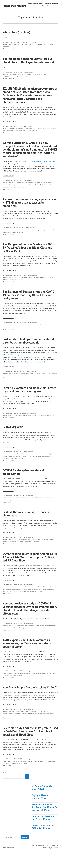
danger (37, 277)
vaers (16, 458)
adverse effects (8, 711)
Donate (56, 5)
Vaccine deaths (18, 130)
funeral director (28, 44)
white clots (6, 47)
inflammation (39, 498)
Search (5, 772)
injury (24, 589)
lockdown (5, 456)
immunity (45, 673)
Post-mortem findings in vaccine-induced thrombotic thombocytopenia (28, 340)
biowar (30, 128)
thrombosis (19, 76)
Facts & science (38, 3)
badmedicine (13, 128)
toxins (22, 185)
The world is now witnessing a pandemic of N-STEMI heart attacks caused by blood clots (30, 202)
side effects (47, 44)
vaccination (10, 675)
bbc (12, 415)
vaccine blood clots (29, 185)
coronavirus (24, 230)
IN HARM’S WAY (13, 427)
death (26, 74)
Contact (49, 5)
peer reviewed (6, 628)
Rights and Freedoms (14, 5)
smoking (12, 185)
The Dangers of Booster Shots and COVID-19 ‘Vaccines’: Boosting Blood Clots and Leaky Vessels (29, 247)
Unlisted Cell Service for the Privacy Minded (43, 818)
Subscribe (25, 837)
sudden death (10, 130)
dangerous (41, 625)
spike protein (6, 458)
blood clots (17, 44)
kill (15, 713)
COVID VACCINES (39, 182)
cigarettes (31, 182)
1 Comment (7, 189)
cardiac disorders (38, 587)
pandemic (41, 44)
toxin (33, 542)
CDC (44, 587)
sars (10, 232)
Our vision (48, 3)
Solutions (55, 3)
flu (47, 454)
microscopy (53, 128)
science (5, 675)
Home (30, 3)
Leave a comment (9, 49)
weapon (25, 763)
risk (39, 713)
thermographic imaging (9, 76)
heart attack (34, 230)
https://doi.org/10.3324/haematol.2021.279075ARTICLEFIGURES (27, 357)
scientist (14, 542)
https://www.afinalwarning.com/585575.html (41, 161)
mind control (6, 185)
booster (23, 277)
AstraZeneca (7, 415)
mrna (4, 130)
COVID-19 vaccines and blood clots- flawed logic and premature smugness (29, 389)
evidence (35, 673)
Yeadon (21, 458)
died (13, 589)
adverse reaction (8, 230)
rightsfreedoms (8, 42)
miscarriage (46, 589)
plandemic (5, 232)
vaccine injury (6, 187)
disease (33, 498)
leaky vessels (43, 277)
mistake (46, 539)
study (32, 591)
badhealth (7, 128)
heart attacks (48, 182)
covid (22, 44)
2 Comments (7, 502)
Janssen (28, 589)
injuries (36, 44)
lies (53, 182)
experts (40, 673)
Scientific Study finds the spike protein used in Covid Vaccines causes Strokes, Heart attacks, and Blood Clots (30, 731)
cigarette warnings (22, 182)
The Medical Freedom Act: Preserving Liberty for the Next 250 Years (45, 807)
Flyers (44, 5)
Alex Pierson (17, 625)
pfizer (38, 415)
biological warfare (23, 128)
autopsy (16, 373)
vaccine (53, 44)
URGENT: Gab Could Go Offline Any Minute (43, 827)
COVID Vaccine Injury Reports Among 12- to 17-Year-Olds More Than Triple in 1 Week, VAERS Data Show (30, 557)
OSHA (9, 591)
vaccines (34, 130)
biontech (23, 587)
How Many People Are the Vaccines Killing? (30, 687)
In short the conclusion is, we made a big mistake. (26, 513)
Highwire (51, 454)
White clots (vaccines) (16, 32)
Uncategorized (32, 42)
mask (10, 456)
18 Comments (8, 766)
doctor (41, 539)
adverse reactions (9, 44)
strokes (18, 185)
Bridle (22, 539)
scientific (52, 761)
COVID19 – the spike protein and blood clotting (23, 472)
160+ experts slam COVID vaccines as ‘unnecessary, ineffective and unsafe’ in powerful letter (27, 643)
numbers (5, 591)
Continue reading (8, 121)
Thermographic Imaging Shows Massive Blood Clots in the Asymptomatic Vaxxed (28, 60)
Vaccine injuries (27, 130)
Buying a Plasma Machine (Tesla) (40, 796)
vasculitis (24, 500)
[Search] (27, 776)
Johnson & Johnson (36, 589)
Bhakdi (6, 673)
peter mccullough (49, 230)
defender (8, 589)
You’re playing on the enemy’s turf (42, 787)
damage (37, 539)
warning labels (20, 187)
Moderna (14, 456)
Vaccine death (39, 185)
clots (41, 128)
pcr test (29, 456)
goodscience (46, 128)
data (26, 673)
